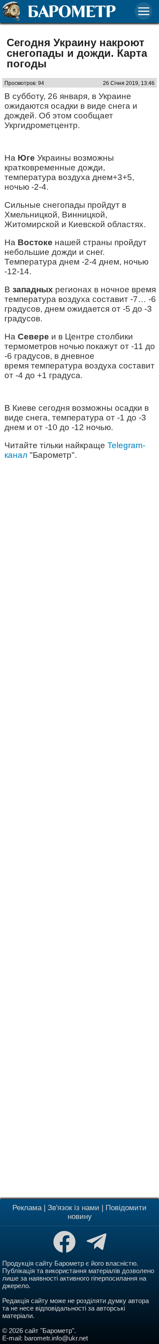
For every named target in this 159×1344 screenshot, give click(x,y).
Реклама (27, 1208)
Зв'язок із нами (73, 1208)
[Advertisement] (79, 828)
